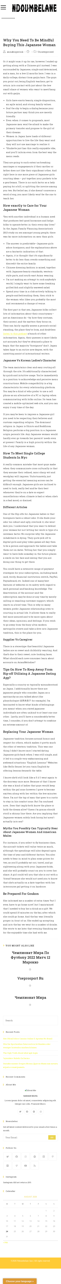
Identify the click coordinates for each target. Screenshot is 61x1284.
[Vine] (17, 1165)
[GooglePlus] (34, 1111)
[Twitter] (20, 1111)
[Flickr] (8, 1165)
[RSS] (35, 1165)
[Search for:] (30, 1020)
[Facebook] (27, 1111)
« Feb (5, 1242)
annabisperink (15, 51)
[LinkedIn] (44, 1156)
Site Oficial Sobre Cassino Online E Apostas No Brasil (27, 1038)
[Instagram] (41, 1111)
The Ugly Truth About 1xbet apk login (20, 1053)
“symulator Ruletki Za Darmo (16, 1058)
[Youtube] (26, 1165)
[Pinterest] (53, 1156)
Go (51, 1137)
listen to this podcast (15, 333)
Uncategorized (46, 51)
